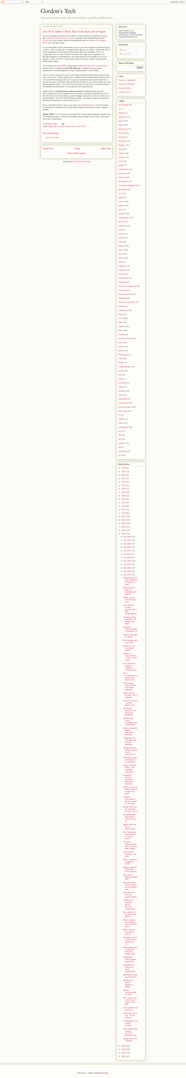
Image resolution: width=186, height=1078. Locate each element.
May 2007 (127, 561)
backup (121, 133)
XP (120, 455)
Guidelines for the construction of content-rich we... (130, 940)
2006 (123, 1046)
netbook (122, 306)
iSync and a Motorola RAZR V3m (130, 877)
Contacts (60, 126)
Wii (120, 447)
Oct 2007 (127, 544)
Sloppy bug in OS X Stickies (130, 1040)
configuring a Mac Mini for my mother (60, 38)
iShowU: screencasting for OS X (129, 992)
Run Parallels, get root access (130, 641)
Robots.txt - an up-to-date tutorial (129, 648)
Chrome (122, 157)
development (124, 181)
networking (123, 310)
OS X (73, 126)
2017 (123, 499)
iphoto (121, 250)
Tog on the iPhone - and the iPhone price (130, 703)
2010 (123, 523)
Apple (121, 125)
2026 (123, 468)
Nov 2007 (127, 540)
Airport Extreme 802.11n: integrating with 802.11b (130, 591)
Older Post (105, 148)
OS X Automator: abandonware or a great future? (129, 835)
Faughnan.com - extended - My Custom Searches (129, 741)
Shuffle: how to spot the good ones (129, 600)
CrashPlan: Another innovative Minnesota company (128, 779)
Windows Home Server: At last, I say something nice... (130, 886)
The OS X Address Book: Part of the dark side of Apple (74, 31)
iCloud (121, 234)
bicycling (122, 137)
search (121, 387)
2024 (123, 475)
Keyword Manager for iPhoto (130, 636)
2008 (123, 530)
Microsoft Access (125, 294)
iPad (120, 242)
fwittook (122, 206)
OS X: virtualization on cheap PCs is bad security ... (130, 676)
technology (123, 411)
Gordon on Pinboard (127, 84)
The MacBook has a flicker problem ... (130, 1023)
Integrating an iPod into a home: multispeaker (129, 968)
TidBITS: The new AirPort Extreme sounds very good (130, 790)
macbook (122, 270)
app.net (122, 121)
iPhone (45, 40)
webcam (122, 443)
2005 (123, 1049)
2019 (123, 492)
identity (121, 238)
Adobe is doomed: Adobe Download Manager (130, 731)
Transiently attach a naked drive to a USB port (130, 760)
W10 (120, 435)
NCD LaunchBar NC (127, 302)
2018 (123, 496)
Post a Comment (52, 137)
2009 (123, 527)
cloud (121, 161)
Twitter (121, 419)
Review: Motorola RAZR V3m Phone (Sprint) (130, 869)
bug (120, 149)
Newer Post (48, 148)
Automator (90, 105)
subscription (123, 403)
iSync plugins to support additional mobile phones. (130, 666)
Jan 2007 (127, 575)
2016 (123, 503)
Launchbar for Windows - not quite (129, 854)
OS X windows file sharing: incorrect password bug (130, 1032)
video (121, 423)
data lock (122, 177)
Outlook (122, 326)
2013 (123, 513)
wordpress (123, 451)
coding (121, 165)
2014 (123, 509)
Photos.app (123, 355)
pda (120, 342)
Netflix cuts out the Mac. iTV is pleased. (130, 695)
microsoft (122, 290)
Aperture (122, 117)
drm (120, 193)
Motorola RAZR (60, 66)
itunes (121, 258)
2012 (123, 516)
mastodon (123, 282)
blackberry (123, 141)
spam (121, 395)
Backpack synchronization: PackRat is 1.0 (130, 629)
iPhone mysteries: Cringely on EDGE (130, 862)
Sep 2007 (127, 547)
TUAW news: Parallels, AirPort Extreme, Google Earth (129, 904)
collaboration (124, 169)
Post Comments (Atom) (81, 162)
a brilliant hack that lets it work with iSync (92, 66)
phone (121, 347)
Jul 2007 (127, 554)
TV (120, 415)
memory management (127, 286)
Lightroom (123, 266)
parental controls (125, 338)
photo (121, 351)
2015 (123, 506)
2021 (123, 485)
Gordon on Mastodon (127, 80)
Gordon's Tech (58, 11)
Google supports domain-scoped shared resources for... (130, 751)
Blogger (105, 1073)
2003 (123, 1056)
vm (120, 431)
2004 (123, 1053)
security (122, 391)
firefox (121, 201)
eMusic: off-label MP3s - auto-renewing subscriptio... (129, 768)
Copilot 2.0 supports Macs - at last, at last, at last (130, 657)
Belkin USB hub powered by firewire (129, 932)
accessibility (123, 105)
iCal (120, 230)
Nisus (121, 314)
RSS (120, 375)
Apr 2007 (127, 564)
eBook (121, 197)
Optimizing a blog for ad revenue (130, 976)
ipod (120, 254)
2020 (123, 489)
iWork (121, 262)
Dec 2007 (127, 537)
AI (119, 109)
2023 (123, 478)
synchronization (125, 407)
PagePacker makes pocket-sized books (130, 959)
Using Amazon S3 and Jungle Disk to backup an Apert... (130, 581)
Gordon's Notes (125, 88)
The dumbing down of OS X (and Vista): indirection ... (129, 686)
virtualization (124, 427)
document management (128, 185)
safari (121, 379)
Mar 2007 (127, 568)
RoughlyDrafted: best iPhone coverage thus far (129, 818)
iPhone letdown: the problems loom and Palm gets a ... (130, 923)
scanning (122, 383)
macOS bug (123, 278)
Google (121, 214)
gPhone (122, 222)
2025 (123, 471)
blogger (122, 145)
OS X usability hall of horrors (130, 1009)
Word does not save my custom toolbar (130, 894)
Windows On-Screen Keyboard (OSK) (128, 983)
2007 (123, 534)
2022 (123, 482)
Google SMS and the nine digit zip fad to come (130, 809)
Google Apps (124, 218)
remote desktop (125, 367)
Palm (78, 126)
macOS (122, 274)
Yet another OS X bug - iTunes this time (130, 1015)
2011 (123, 520)
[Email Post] (63, 124)
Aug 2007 (127, 551)
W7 (120, 439)
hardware (122, 226)
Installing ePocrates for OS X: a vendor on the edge (130, 800)
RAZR (83, 126)
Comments (126, 54)
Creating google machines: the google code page (129, 620)
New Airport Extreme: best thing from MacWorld (129, 711)
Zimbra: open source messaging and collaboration (130, 721)
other (121, 322)
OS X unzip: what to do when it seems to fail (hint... (130, 1001)
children (122, 153)
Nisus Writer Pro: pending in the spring (130, 914)
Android (122, 113)
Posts (124, 50)
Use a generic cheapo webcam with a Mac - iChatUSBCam (130, 609)
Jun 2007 (127, 557)
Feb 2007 (127, 571)
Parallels (122, 334)
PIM (120, 359)
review (121, 371)
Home (77, 148)
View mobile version (76, 153)
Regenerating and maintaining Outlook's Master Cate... (130, 950)
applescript (52, 126)
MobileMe (122, 298)
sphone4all (123, 399)
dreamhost (123, 189)
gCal (120, 210)
